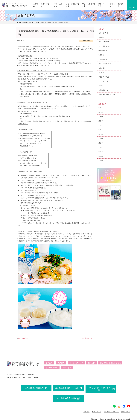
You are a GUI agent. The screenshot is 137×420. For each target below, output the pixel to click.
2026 (99, 108)
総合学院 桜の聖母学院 (34, 388)
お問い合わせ (125, 412)
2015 (99, 156)
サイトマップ (96, 412)
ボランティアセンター (105, 77)
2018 (99, 143)
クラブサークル (103, 81)
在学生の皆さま (58, 5)
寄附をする (67, 368)
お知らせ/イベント (104, 33)
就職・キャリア (102, 5)
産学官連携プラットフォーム (107, 94)
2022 (99, 125)
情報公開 (91, 363)
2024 (99, 116)
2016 (99, 152)
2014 (99, 160)
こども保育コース (104, 46)
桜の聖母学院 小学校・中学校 (99, 389)
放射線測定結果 (52, 368)
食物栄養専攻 (102, 50)
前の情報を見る (23, 338)
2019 (99, 138)
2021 (99, 130)
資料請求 (120, 5)
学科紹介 (49, 363)
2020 (99, 134)
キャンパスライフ (76, 363)
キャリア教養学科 (104, 42)
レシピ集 (101, 72)
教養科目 (101, 55)
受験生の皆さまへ (46, 5)
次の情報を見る (87, 338)
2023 (99, 121)
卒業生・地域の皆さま (88, 5)
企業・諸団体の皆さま (72, 5)
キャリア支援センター (105, 64)
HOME (19, 22)
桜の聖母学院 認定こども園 (66, 388)
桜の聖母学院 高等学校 (66, 398)
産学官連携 (101, 68)
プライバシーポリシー (111, 412)
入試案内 (61, 363)
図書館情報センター (104, 90)
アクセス (112, 5)
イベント (101, 86)
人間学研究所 (102, 59)
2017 (99, 147)
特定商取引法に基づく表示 (110, 363)
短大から (101, 37)
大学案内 (35, 5)
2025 (99, 112)
